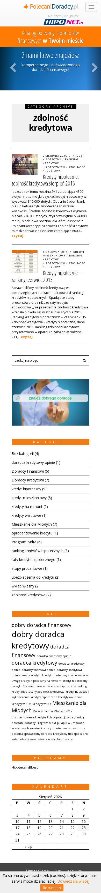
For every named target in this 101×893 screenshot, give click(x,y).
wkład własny (23, 586)
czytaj (18, 236)
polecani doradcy (23, 723)
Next (94, 67)
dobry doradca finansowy (41, 625)
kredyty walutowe (26, 515)
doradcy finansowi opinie (38, 670)
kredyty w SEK (42, 704)
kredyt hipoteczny (26, 488)
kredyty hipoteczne (44, 697)
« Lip (28, 846)
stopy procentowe (27, 568)
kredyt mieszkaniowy (63, 253)
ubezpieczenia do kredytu (33, 577)
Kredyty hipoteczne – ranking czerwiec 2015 (47, 276)
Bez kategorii (23, 453)
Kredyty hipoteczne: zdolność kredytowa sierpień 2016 (45, 180)
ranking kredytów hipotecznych (37, 550)
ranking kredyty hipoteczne (49, 728)
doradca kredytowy (34, 662)
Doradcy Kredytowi (28, 480)
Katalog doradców (37, 871)
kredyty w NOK (22, 704)
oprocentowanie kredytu (32, 533)
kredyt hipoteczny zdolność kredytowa (38, 691)
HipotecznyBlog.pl (25, 767)
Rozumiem (52, 887)
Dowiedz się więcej (73, 881)
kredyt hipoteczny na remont (41, 681)
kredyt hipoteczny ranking (68, 686)
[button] (84, 360)
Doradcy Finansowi (28, 471)
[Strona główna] (50, 6)
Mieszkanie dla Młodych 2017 (52, 711)
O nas (58, 871)
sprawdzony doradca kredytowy (45, 734)
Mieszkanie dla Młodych (32, 524)
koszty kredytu (31, 675)
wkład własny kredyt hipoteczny (51, 739)
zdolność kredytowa (28, 594)
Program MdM (24, 541)
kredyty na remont (27, 506)
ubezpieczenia (78, 734)
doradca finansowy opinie (54, 656)
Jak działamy (74, 871)
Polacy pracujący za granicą (65, 717)
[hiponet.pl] (63, 22)
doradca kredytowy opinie (33, 462)
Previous (13, 67)
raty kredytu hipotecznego (33, 559)
